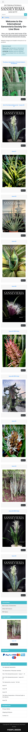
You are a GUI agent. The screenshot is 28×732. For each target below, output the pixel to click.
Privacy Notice (6, 709)
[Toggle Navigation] (3, 2)
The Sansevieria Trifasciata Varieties (11, 670)
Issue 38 (4, 700)
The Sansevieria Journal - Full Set (11, 682)
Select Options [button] (14, 644)
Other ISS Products (7, 608)
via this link (5, 51)
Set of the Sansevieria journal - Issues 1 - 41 (13, 674)
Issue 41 (4, 685)
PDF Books (5, 612)
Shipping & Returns (7, 712)
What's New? (6, 617)
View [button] (24, 99)
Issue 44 (14, 641)
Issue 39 (4, 688)
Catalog (7, 17)
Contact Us (5, 715)
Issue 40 (4, 692)
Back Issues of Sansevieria (9, 605)
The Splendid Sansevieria (8, 667)
